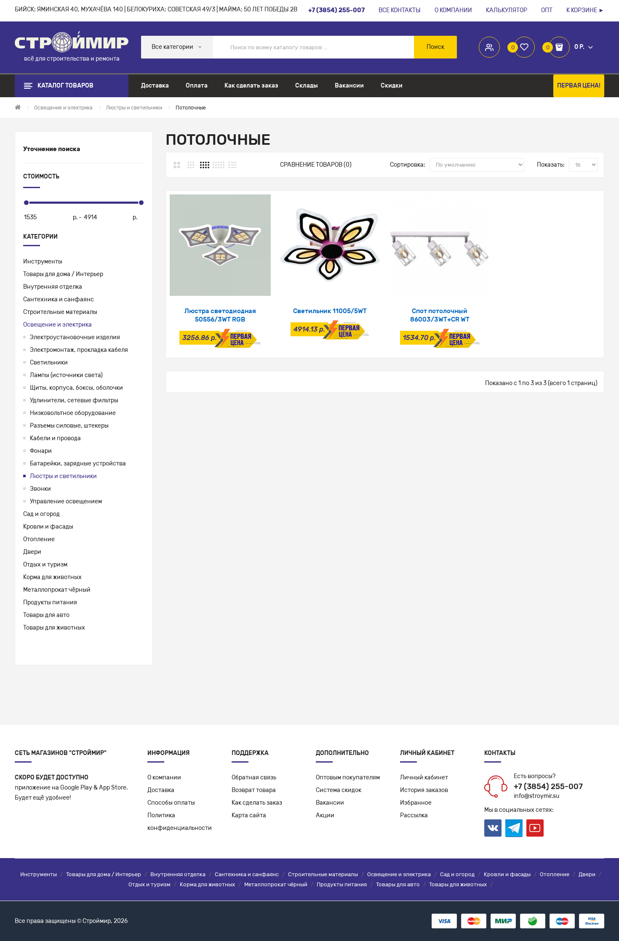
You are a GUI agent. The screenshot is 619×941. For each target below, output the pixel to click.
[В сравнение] (242, 285)
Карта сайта (249, 815)
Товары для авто (46, 615)
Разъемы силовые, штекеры (69, 425)
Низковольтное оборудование (73, 413)
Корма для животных (52, 577)
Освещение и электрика (57, 324)
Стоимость (41, 176)
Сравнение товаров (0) (316, 164)
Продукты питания (50, 602)
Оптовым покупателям (348, 777)
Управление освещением (66, 501)
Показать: (551, 164)
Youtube (535, 828)
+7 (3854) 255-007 (548, 786)
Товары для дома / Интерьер (63, 274)
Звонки (40, 488)
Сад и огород (41, 514)
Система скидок (338, 790)
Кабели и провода (55, 438)
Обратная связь (254, 777)
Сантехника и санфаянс (58, 299)
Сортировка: (407, 164)
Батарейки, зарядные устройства (78, 463)
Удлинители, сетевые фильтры (74, 400)
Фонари (41, 451)
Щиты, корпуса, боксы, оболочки (76, 387)
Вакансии (330, 802)
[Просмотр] (198, 285)
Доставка (160, 790)
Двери (32, 552)
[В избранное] (220, 285)
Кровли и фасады (48, 526)
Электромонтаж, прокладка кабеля (79, 350)
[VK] (493, 828)
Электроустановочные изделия (75, 337)
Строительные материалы (60, 312)
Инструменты (42, 261)
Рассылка (414, 815)
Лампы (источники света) (66, 375)
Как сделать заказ (257, 802)
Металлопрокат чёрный (57, 589)
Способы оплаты (171, 802)
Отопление (39, 539)
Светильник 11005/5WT (330, 311)
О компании (164, 777)
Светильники (49, 362)
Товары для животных (54, 627)
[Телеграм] (514, 828)
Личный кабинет (424, 777)
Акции (325, 815)
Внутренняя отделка (52, 286)
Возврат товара (254, 790)
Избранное (416, 802)
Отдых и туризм (45, 564)
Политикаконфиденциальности (179, 822)
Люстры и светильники (63, 476)
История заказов (424, 790)
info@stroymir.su (536, 796)
